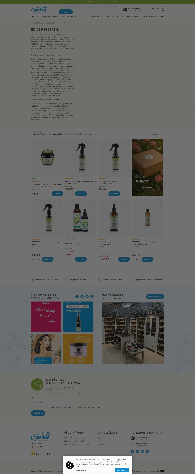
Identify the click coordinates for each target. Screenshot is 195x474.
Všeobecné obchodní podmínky (76, 444)
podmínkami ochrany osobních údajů (85, 407)
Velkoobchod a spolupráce (74, 438)
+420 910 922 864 (142, 437)
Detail (57, 194)
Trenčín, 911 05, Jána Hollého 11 (113, 298)
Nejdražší (78, 134)
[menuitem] (35, 17)
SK (41, 444)
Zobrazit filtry (38, 134)
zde (77, 466)
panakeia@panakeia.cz (145, 443)
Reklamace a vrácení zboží (74, 441)
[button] (73, 193)
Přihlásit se (38, 413)
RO (41, 447)
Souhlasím (121, 470)
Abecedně (88, 134)
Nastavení (81, 470)
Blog (99, 441)
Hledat (65, 12)
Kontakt (101, 444)
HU (35, 447)
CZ (35, 444)
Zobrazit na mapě (155, 296)
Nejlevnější (69, 134)
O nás (100, 438)
